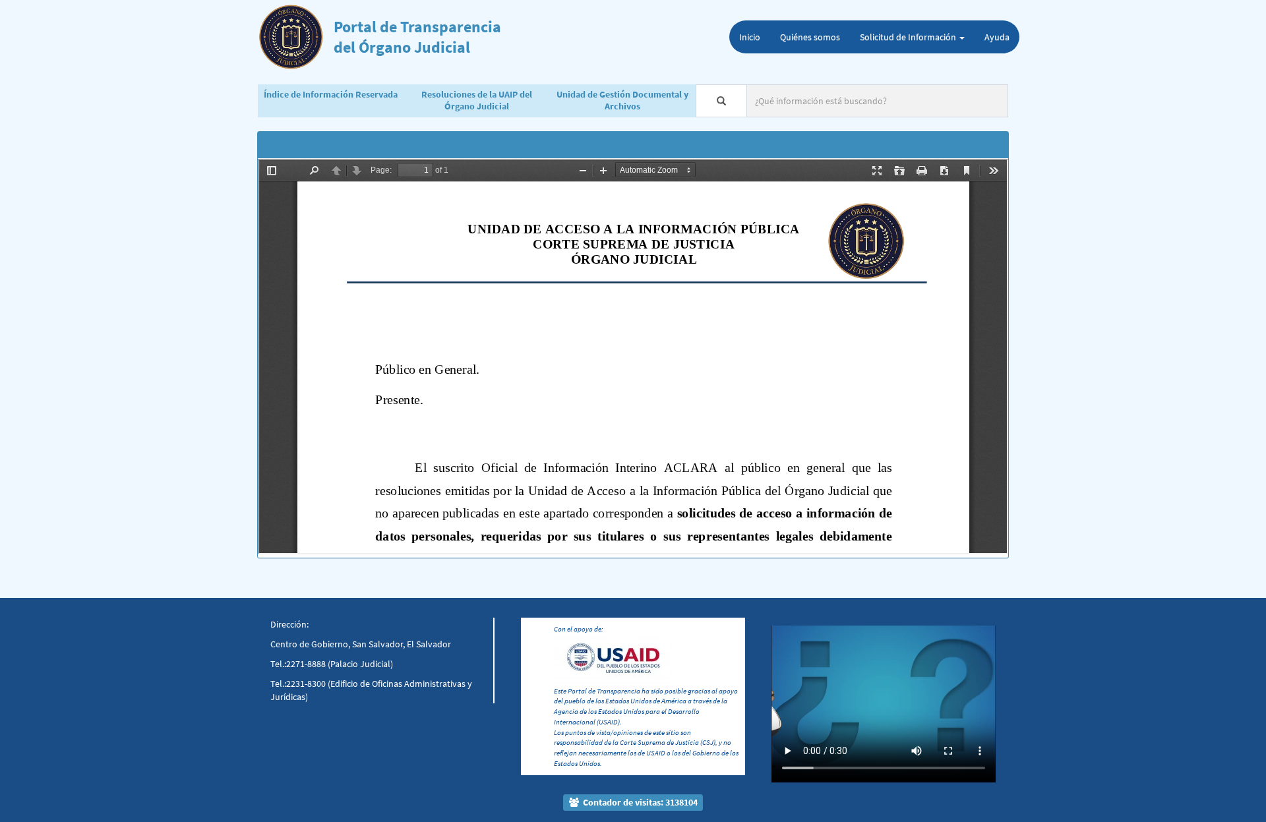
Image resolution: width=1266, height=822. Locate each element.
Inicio (749, 37)
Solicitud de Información (909, 37)
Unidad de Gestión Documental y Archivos (622, 100)
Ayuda (997, 37)
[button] (788, 683)
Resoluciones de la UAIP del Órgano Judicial (476, 100)
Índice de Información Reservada (331, 94)
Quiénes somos (810, 37)
